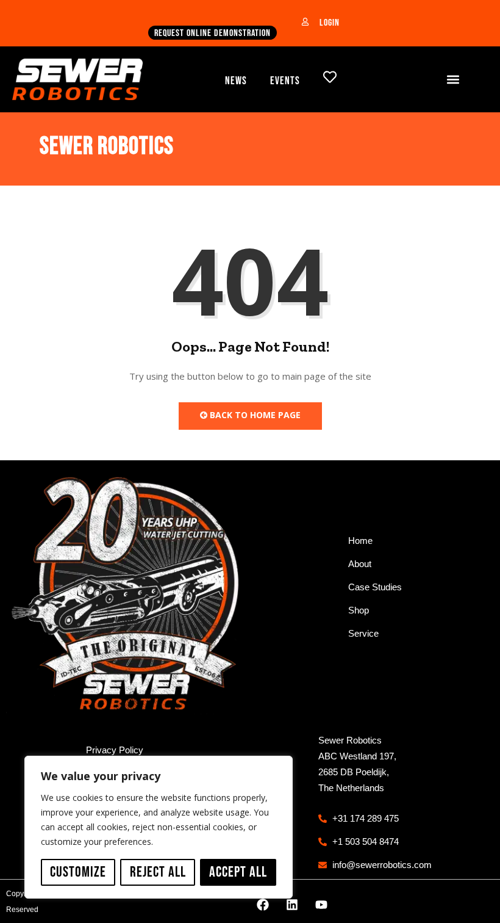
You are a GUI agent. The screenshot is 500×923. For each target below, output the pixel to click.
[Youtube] (321, 905)
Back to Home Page (254, 415)
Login (330, 23)
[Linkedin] (292, 905)
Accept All (238, 872)
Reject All (158, 872)
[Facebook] (263, 905)
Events (285, 80)
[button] (453, 79)
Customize (78, 872)
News (236, 80)
